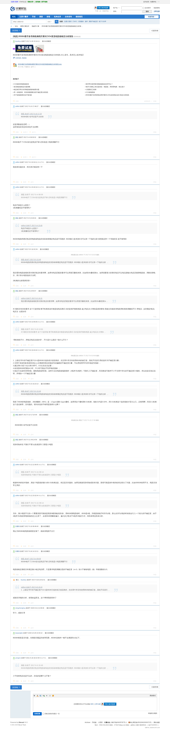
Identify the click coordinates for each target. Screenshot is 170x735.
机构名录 (57, 17)
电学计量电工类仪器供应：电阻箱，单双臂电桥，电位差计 (105, 87)
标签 (48, 17)
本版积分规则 (152, 713)
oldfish (17, 106)
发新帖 (15, 30)
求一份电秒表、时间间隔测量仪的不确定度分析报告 (31, 92)
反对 (34, 132)
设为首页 (146, 2)
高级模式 (153, 695)
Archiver (87, 722)
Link (43, 695)
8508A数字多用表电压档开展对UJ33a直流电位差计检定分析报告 (107, 95)
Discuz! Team (22, 725)
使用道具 (147, 101)
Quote (47, 695)
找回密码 (157, 8)
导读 (33, 17)
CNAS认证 (23, 2)
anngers (18, 658)
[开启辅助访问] (142, 2)
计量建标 (81, 21)
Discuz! (21, 722)
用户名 (115, 8)
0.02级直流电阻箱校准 (21, 84)
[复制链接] (77, 36)
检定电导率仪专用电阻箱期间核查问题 (26, 89)
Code (50, 695)
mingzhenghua (20, 608)
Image (40, 695)
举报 (154, 101)
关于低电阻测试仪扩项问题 (23, 95)
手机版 (94, 722)
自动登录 (148, 8)
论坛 (14, 17)
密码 (114, 11)
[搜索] (56, 21)
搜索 (41, 17)
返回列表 (155, 31)
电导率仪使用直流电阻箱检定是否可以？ (99, 84)
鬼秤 (86, 21)
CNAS (75, 21)
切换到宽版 (158, 2)
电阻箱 (24, 58)
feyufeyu (18, 41)
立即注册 (157, 11)
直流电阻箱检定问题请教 (22, 87)
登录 (91, 704)
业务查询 (68, 17)
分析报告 (18, 58)
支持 (25, 132)
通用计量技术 (24, 26)
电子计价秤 (102, 21)
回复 (17, 101)
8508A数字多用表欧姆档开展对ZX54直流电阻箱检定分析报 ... (62, 26)
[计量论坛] (18, 9)
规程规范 (79, 17)
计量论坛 (11, 26)
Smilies (53, 695)
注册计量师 (14, 2)
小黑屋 (100, 722)
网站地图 (157, 722)
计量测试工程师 (91, 89)
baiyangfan (19, 633)
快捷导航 (151, 17)
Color (37, 695)
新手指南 (44, 2)
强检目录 (30, 2)
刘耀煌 (17, 526)
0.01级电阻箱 (90, 92)
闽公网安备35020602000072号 (140, 722)
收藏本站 (153, 2)
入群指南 (37, 2)
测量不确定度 (93, 21)
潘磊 (16, 137)
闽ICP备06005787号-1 (119, 722)
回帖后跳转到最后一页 (52, 714)
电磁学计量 (35, 26)
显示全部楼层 (46, 41)
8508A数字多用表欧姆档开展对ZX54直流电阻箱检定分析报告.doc (40, 64)
